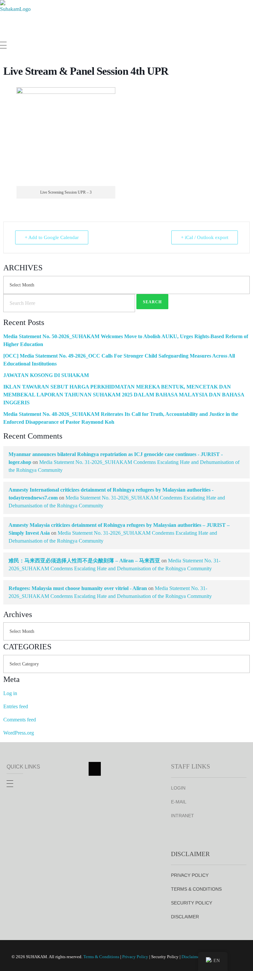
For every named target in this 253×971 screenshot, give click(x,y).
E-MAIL (178, 801)
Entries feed (15, 706)
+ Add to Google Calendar (52, 237)
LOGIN (178, 788)
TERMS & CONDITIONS (196, 889)
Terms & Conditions (101, 956)
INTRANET (182, 815)
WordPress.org (18, 733)
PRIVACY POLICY (190, 875)
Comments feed (19, 719)
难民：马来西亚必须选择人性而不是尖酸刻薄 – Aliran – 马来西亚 (84, 560)
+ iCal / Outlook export (204, 237)
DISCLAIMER (185, 916)
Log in (10, 693)
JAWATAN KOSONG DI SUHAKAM (46, 375)
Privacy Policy (135, 956)
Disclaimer (191, 956)
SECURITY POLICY (191, 902)
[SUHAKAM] (16, 17)
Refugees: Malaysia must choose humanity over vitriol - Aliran (78, 588)
